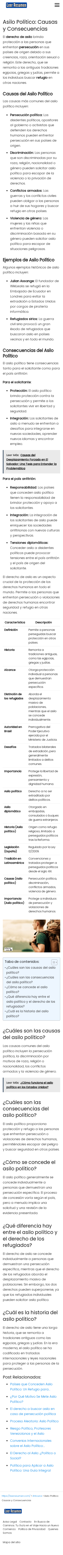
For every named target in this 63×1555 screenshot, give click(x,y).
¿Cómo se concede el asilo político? (26, 989)
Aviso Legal (10, 1521)
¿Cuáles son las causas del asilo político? (30, 970)
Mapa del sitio (11, 1542)
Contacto (25, 1521)
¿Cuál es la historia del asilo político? (27, 1013)
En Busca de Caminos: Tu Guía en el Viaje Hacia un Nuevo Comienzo (31, 1525)
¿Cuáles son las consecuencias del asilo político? (30, 979)
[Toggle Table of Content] (53, 962)
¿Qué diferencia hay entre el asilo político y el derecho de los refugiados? (30, 1002)
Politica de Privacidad (31, 1529)
